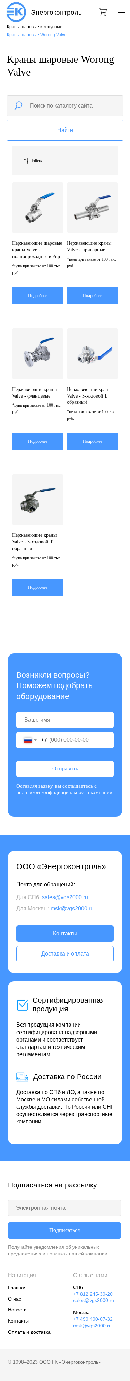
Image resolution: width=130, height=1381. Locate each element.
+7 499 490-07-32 (93, 1319)
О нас (14, 1299)
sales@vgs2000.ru (65, 897)
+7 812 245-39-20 (93, 1294)
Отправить (65, 768)
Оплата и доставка (29, 1332)
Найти (65, 130)
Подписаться (64, 1230)
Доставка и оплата (65, 953)
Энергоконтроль (56, 12)
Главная (17, 1287)
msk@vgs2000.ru (72, 908)
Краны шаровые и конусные (34, 26)
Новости (17, 1309)
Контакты (65, 933)
